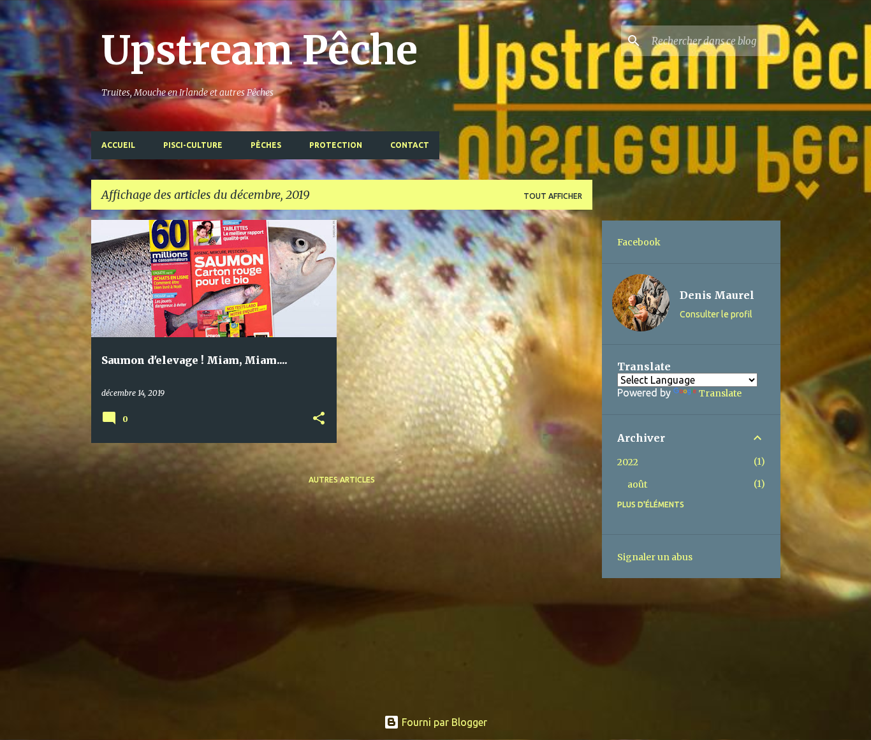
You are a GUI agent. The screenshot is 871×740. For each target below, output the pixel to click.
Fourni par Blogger (443, 722)
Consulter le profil (716, 314)
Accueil (118, 145)
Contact (409, 145)
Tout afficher (552, 196)
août (637, 484)
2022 (627, 462)
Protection (335, 145)
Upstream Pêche (259, 50)
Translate (720, 393)
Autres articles (342, 479)
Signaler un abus (654, 557)
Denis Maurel (717, 295)
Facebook (639, 242)
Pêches (266, 145)
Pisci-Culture (193, 145)
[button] (318, 419)
